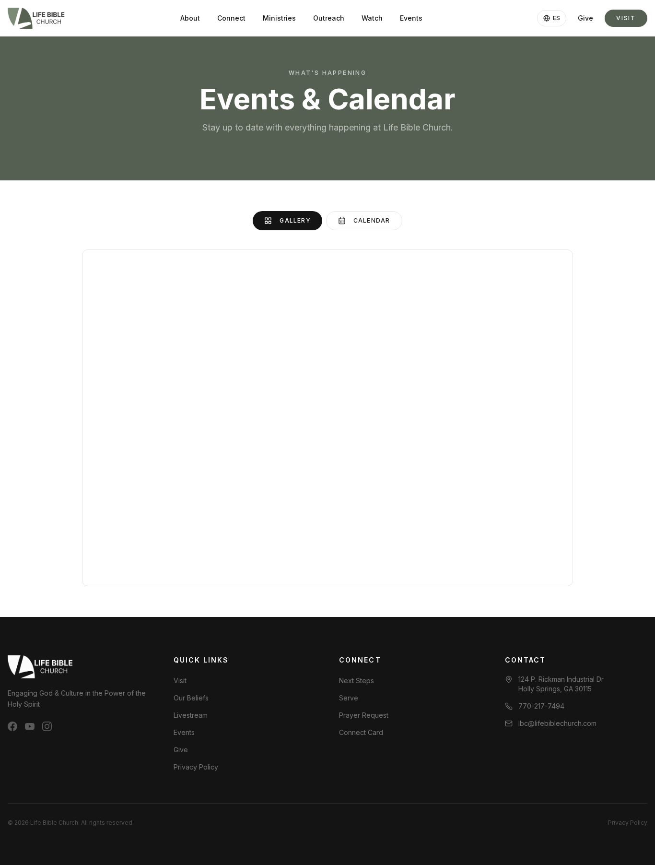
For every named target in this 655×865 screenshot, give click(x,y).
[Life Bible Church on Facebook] (12, 726)
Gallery (295, 220)
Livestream (191, 715)
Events (411, 18)
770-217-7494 (541, 706)
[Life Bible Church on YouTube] (30, 726)
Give (585, 18)
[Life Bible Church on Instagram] (47, 726)
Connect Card (361, 732)
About (190, 18)
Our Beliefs (191, 698)
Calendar (371, 220)
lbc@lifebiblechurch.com (557, 723)
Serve (348, 698)
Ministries (279, 18)
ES (556, 18)
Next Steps (356, 680)
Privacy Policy (196, 767)
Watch (372, 18)
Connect (231, 18)
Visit (626, 18)
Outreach (328, 18)
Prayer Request (363, 715)
